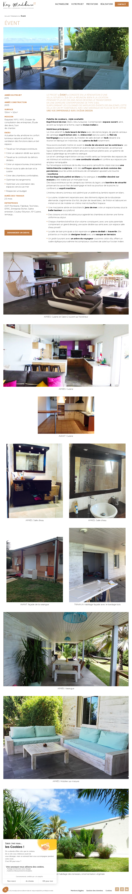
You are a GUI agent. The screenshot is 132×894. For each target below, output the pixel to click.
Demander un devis (18, 232)
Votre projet (77, 4)
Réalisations (107, 4)
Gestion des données (94, 891)
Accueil (7, 16)
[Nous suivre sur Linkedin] (127, 889)
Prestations (92, 4)
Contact (122, 4)
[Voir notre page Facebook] (117, 889)
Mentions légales (77, 891)
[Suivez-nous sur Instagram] (122, 889)
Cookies (109, 891)
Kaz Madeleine (62, 4)
